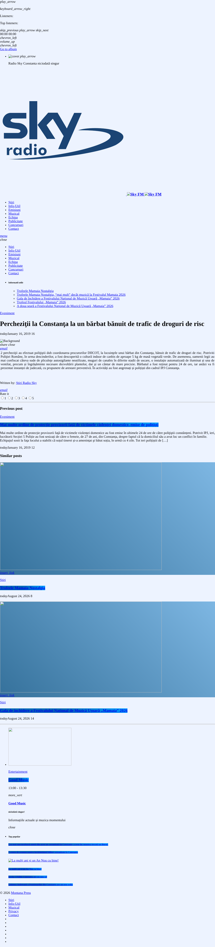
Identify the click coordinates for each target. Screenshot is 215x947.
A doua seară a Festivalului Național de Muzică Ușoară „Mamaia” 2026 (65, 306)
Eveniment (7, 313)
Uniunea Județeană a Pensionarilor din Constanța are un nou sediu (40, 884)
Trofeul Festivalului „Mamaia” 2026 (41, 302)
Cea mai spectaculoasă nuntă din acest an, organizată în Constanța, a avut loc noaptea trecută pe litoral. (58, 844)
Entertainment (18, 772)
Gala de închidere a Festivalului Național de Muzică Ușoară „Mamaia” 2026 (68, 298)
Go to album (8, 49)
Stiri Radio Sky (26, 383)
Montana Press (21, 893)
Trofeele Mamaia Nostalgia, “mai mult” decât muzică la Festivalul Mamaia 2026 (71, 295)
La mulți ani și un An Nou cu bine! (25, 869)
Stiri (3, 580)
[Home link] (80, 194)
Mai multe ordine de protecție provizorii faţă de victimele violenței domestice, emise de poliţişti (79, 425)
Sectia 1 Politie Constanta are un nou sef (27, 877)
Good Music (18, 780)
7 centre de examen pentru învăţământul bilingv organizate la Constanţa (43, 852)
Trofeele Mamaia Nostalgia (35, 291)
